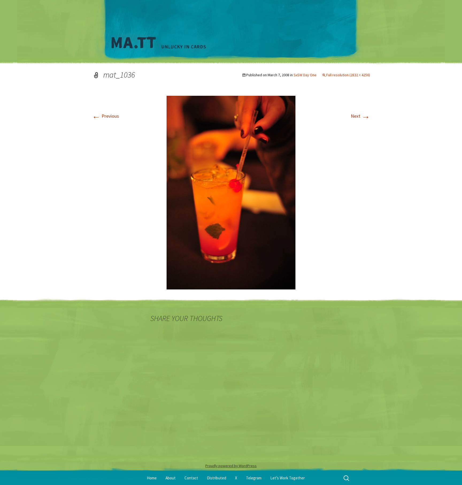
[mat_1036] (231, 192)
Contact (191, 477)
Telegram (253, 477)
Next (360, 116)
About (170, 477)
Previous (105, 116)
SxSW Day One (305, 74)
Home (152, 477)
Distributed (216, 477)
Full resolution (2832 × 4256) (348, 74)
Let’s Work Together (287, 477)
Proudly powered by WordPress (231, 465)
